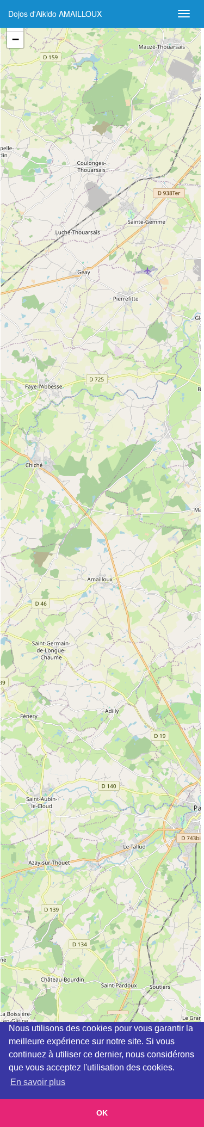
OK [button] (102, 1112)
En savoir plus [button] (37, 1082)
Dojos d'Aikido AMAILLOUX (55, 13)
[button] (15, 40)
